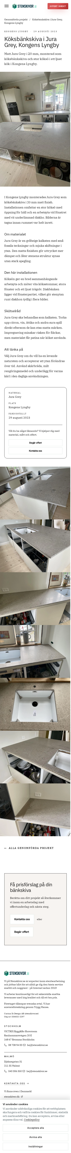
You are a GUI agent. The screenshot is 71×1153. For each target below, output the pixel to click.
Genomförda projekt (16, 19)
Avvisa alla (35, 1137)
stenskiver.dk (11, 1096)
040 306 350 (15, 1071)
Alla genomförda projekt (29, 848)
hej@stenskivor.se (37, 1045)
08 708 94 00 (15, 1045)
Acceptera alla (35, 1127)
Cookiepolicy (32, 1119)
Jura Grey (15, 396)
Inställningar (35, 1146)
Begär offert (35, 442)
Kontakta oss (35, 450)
